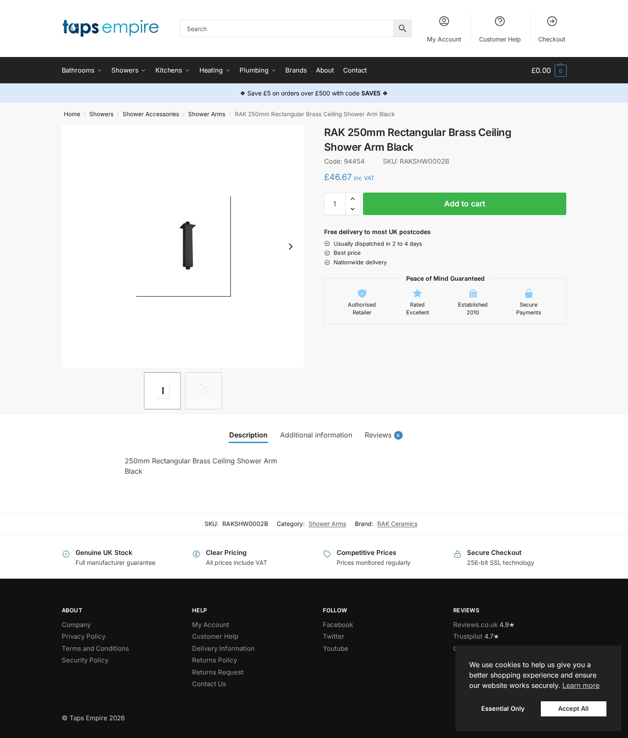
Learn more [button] (581, 685)
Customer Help (500, 39)
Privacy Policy (83, 636)
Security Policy (85, 660)
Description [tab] (248, 435)
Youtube (335, 648)
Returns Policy (214, 660)
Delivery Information (223, 648)
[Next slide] (290, 247)
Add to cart (464, 203)
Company (76, 625)
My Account (444, 39)
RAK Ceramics (397, 523)
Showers (101, 114)
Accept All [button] (573, 708)
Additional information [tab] (316, 435)
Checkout (551, 39)
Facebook (338, 625)
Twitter (333, 636)
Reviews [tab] (382, 435)
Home (72, 114)
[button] (548, 70)
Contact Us (209, 684)
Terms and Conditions (95, 648)
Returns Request (217, 672)
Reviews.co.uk (475, 625)
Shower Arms (206, 114)
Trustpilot (468, 636)
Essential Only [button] (502, 708)
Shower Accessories (151, 114)
